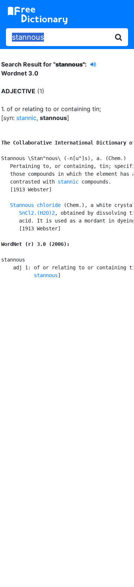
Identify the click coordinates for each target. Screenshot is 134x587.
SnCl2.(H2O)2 (37, 213)
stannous (46, 275)
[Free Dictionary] (37, 15)
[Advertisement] (67, 361)
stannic (26, 117)
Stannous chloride (35, 205)
